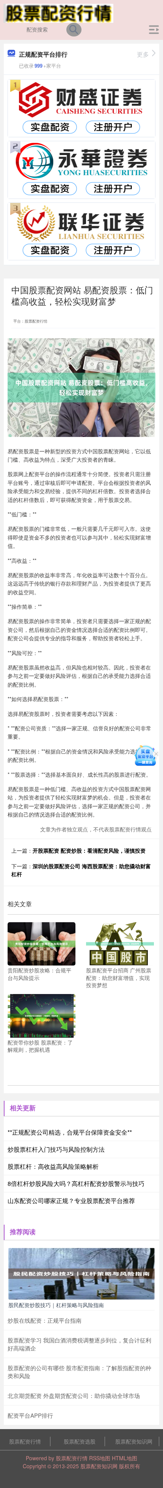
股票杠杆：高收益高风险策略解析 (53, 1166)
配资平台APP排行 (30, 1415)
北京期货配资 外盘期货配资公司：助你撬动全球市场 (74, 1395)
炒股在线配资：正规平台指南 (45, 1320)
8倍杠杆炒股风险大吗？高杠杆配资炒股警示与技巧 (76, 1183)
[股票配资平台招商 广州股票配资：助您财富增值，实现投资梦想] (120, 943)
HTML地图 (124, 1458)
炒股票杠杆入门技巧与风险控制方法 (56, 1149)
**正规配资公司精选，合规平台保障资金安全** (70, 1132)
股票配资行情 (25, 1441)
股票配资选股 (80, 1441)
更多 (143, 54)
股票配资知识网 (133, 1441)
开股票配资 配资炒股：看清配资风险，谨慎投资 (89, 850)
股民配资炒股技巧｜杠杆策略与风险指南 (56, 1305)
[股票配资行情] (58, 12)
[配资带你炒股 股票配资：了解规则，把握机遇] (41, 1015)
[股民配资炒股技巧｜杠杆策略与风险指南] (81, 1272)
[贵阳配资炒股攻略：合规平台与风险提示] (41, 943)
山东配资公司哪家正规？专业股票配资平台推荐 (71, 1200)
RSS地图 (99, 1458)
